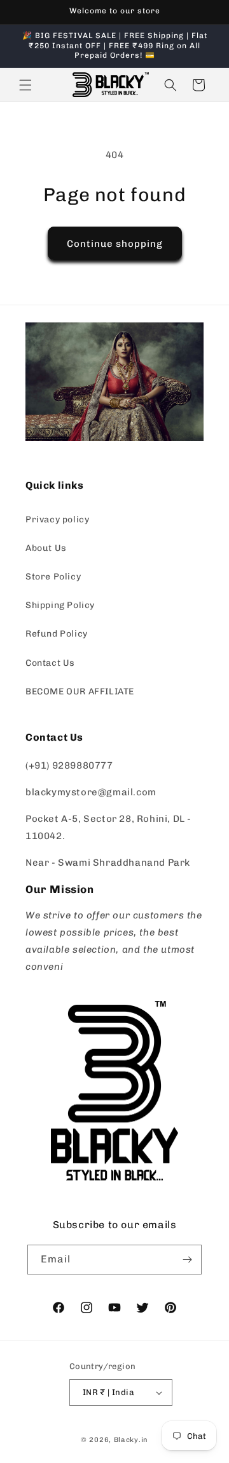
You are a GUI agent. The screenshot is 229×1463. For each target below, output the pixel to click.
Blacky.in (131, 1440)
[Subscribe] (187, 1259)
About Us (46, 548)
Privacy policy (57, 519)
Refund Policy (56, 633)
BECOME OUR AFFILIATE (79, 691)
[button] (25, 85)
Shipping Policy (60, 605)
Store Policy (53, 576)
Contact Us (50, 663)
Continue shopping (115, 243)
